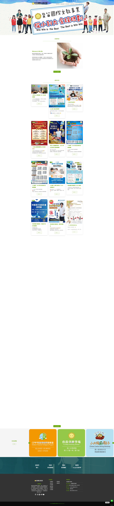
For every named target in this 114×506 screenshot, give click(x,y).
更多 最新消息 (57, 426)
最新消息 (62, 4)
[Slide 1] (57, 33)
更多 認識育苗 (57, 71)
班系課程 (67, 4)
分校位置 (51, 489)
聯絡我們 (58, 483)
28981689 (71, 488)
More (76, 4)
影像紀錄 (58, 481)
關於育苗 (72, 4)
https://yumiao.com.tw (73, 490)
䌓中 (81, 4)
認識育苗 (57, 4)
